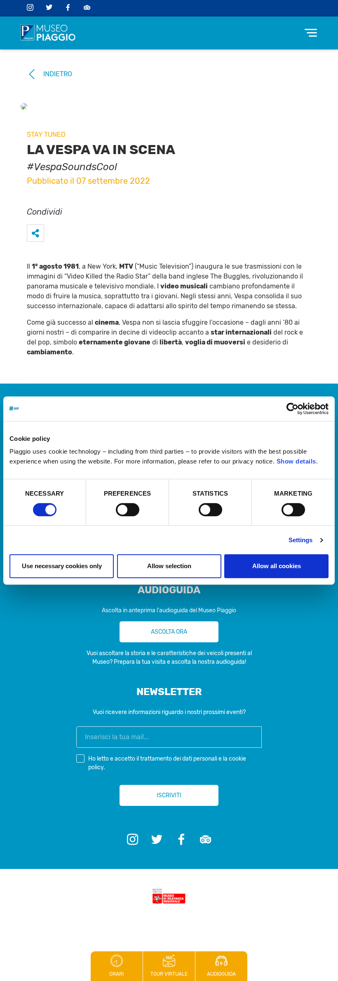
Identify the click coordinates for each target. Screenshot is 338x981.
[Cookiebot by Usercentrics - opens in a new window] (292, 409)
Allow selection (169, 565)
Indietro (57, 74)
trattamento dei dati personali (178, 758)
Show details (296, 461)
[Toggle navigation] (310, 32)
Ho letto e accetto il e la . (167, 763)
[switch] (127, 509)
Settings (301, 539)
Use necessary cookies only (62, 565)
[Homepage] (48, 32)
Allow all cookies (276, 565)
